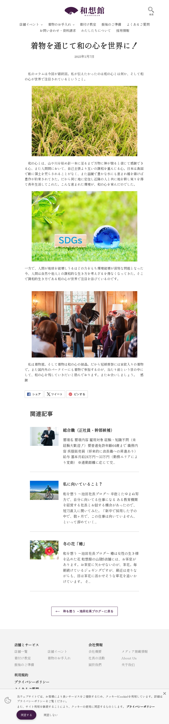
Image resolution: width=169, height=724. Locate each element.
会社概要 (95, 651)
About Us (129, 658)
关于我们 (128, 664)
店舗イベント (57, 651)
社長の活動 (96, 658)
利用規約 (21, 674)
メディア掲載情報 (134, 651)
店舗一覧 (21, 651)
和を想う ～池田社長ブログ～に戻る (88, 611)
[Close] (164, 693)
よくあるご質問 (26, 688)
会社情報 (95, 644)
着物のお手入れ (59, 658)
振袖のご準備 (24, 664)
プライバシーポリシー (32, 681)
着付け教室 (22, 658)
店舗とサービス (26, 644)
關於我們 (95, 664)
